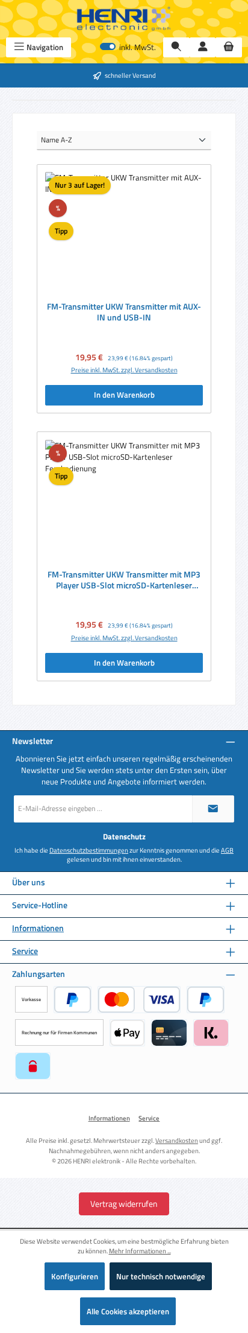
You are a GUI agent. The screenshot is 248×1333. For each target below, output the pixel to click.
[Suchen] (176, 47)
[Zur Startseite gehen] (124, 18)
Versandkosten (176, 1140)
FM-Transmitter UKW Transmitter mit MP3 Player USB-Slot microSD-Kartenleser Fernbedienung (124, 580)
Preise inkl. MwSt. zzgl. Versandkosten (124, 370)
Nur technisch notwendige (160, 1276)
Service (25, 951)
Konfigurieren (74, 1276)
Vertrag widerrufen (124, 1203)
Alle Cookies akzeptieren (128, 1311)
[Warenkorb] (228, 47)
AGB (227, 850)
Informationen (38, 928)
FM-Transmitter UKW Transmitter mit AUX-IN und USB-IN (124, 312)
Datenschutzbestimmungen (88, 850)
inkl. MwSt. (128, 47)
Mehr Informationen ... (140, 1251)
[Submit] (213, 808)
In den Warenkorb (124, 395)
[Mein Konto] (203, 47)
